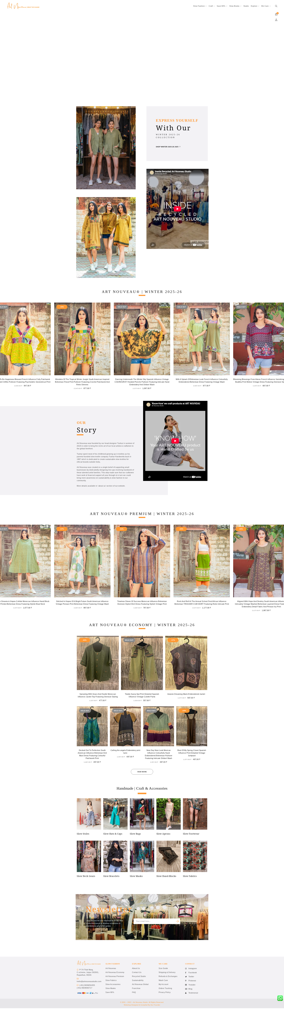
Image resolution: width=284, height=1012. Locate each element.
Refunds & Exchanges (168, 976)
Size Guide (163, 968)
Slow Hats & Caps (112, 833)
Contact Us (136, 972)
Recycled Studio (139, 976)
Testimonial (193, 993)
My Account (163, 984)
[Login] (276, 19)
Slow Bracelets (111, 876)
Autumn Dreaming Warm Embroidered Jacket (186, 694)
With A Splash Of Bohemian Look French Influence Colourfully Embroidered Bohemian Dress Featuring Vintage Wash (82, 380)
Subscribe (177, 921)
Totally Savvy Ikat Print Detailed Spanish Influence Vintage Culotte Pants (142, 695)
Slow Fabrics (190, 876)
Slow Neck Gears (86, 876)
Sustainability (137, 980)
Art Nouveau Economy (115, 972)
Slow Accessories (113, 984)
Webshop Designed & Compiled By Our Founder (142, 1005)
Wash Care (163, 980)
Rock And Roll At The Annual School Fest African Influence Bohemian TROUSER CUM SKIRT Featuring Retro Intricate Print (82, 602)
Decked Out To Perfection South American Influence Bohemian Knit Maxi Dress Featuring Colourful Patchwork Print (92, 754)
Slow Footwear (191, 833)
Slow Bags (135, 833)
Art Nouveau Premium (115, 976)
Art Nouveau (111, 968)
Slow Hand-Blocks (166, 876)
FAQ (134, 992)
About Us (136, 968)
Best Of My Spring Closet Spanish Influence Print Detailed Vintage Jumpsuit (192, 753)
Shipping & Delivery (167, 972)
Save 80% (110, 992)
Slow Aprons (163, 833)
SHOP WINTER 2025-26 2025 (167, 147)
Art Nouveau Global (140, 984)
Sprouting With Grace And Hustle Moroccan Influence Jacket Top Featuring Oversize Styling (98, 695)
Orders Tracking (165, 988)
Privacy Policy (165, 992)
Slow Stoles (83, 833)
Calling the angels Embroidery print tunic (125, 751)
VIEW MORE (142, 772)
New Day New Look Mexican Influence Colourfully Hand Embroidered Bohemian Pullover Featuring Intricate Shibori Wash (158, 754)
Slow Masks (136, 876)
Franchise (136, 988)
